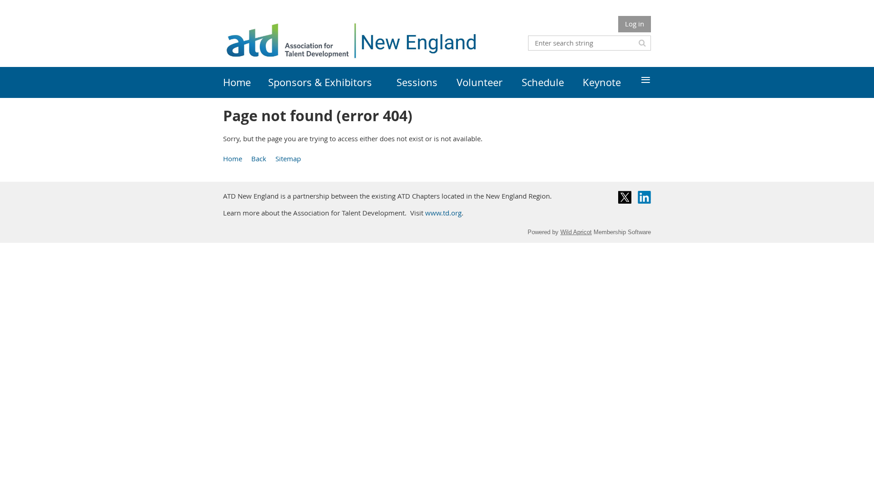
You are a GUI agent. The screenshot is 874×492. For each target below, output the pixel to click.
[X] (624, 197)
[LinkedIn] (644, 197)
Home (232, 158)
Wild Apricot (576, 232)
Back (258, 158)
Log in (634, 23)
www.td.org (443, 212)
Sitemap (288, 158)
